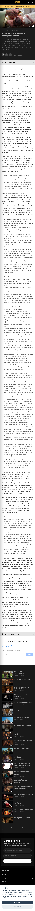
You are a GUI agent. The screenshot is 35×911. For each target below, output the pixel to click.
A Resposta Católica (6, 30)
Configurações (17, 906)
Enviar (17, 861)
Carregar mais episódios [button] (17, 827)
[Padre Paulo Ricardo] (17, 2)
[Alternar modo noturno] (29, 2)
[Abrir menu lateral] (2, 2)
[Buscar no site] (32, 2)
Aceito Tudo (17, 902)
